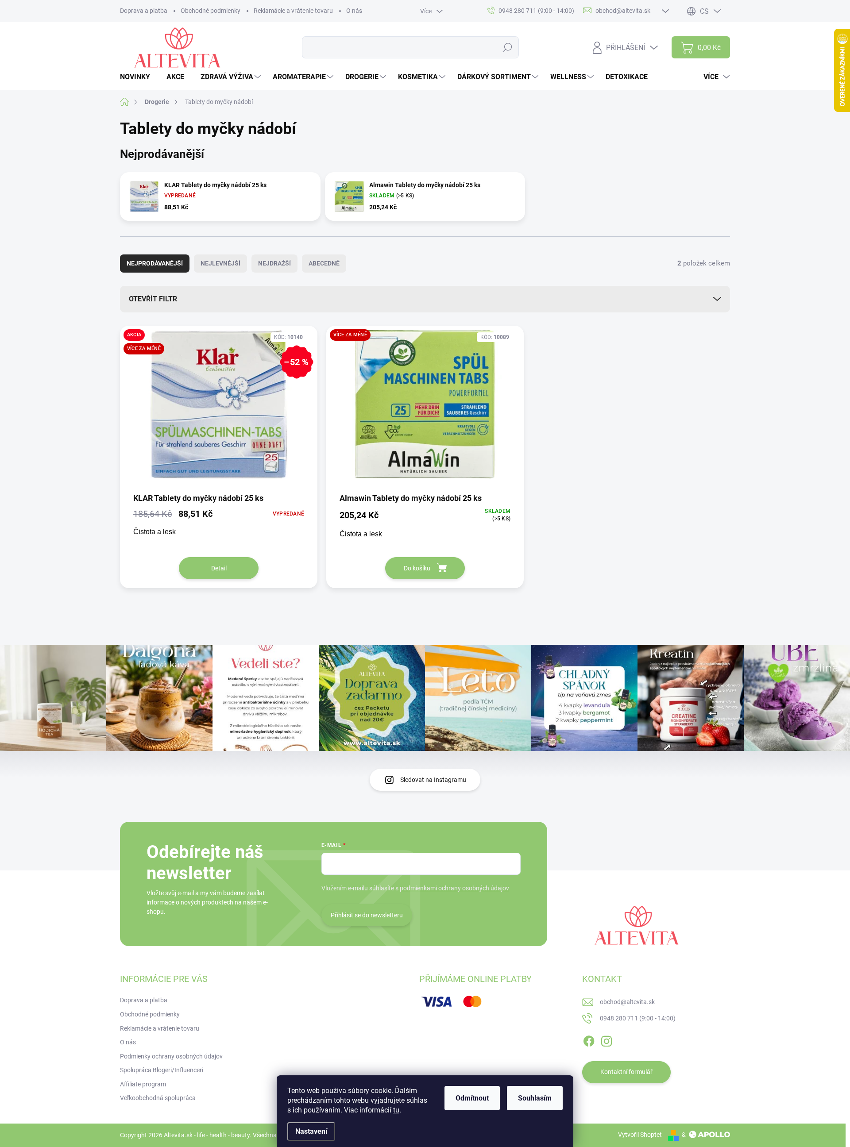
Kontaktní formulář (626, 1071)
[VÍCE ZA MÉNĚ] (425, 408)
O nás (354, 10)
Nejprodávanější (155, 263)
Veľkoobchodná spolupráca (158, 1097)
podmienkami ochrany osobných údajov (454, 888)
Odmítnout (472, 1098)
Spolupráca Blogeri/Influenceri (161, 1070)
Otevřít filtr (153, 299)
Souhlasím (535, 1098)
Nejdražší (274, 263)
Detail (219, 568)
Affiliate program (143, 1084)
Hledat (507, 47)
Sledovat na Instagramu (433, 779)
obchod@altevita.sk (627, 1001)
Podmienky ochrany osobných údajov (171, 1056)
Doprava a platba (143, 10)
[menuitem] (138, 77)
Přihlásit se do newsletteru (367, 915)
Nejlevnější (220, 263)
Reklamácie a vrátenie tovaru (293, 10)
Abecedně (324, 263)
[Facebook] (588, 1039)
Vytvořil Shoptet (640, 1134)
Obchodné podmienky (210, 10)
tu (396, 1110)
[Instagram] (606, 1039)
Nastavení (311, 1131)
